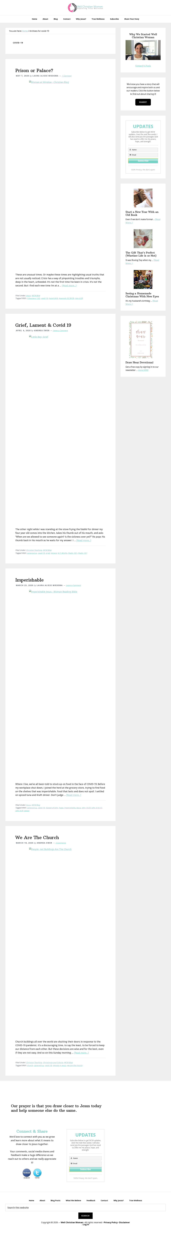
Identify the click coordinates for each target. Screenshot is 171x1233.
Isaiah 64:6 (53, 298)
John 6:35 (19, 810)
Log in (86, 1224)
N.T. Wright (62, 553)
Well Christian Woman (72, 1222)
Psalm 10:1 (72, 553)
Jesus (28, 295)
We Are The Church (37, 837)
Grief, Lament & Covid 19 (43, 325)
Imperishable (29, 580)
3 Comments (60, 843)
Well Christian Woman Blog (85, 8)
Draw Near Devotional (139, 362)
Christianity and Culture (53, 1062)
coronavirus (32, 553)
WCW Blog (36, 295)
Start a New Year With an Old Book (142, 213)
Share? (143, 102)
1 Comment (66, 76)
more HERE (143, 370)
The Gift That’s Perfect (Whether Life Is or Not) (141, 254)
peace (26, 810)
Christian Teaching (34, 550)
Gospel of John (52, 808)
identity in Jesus (59, 1065)
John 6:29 (79, 298)
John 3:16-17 (97, 808)
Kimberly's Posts (143, 65)
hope (61, 808)
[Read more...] (69, 285)
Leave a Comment (60, 330)
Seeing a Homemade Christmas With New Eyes (142, 295)
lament (54, 553)
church (30, 1065)
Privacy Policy (111, 1222)
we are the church (74, 1065)
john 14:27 (86, 808)
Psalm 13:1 (82, 553)
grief (48, 553)
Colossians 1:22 (33, 298)
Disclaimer (124, 1222)
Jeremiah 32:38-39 (66, 298)
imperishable (69, 808)
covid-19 (44, 298)
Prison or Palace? (34, 70)
